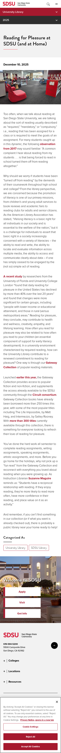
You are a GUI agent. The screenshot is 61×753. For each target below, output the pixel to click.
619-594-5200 (10, 644)
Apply (22, 592)
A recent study (12, 276)
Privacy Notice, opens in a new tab (37, 720)
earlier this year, (26, 377)
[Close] (57, 702)
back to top (54, 645)
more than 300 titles (23, 421)
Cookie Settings (30, 726)
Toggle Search (48, 4)
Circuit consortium (44, 395)
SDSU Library (39, 548)
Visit (22, 602)
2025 (6, 20)
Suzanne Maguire (39, 478)
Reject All (30, 736)
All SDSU (56, 4)
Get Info (22, 613)
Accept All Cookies (30, 746)
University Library (13, 12)
